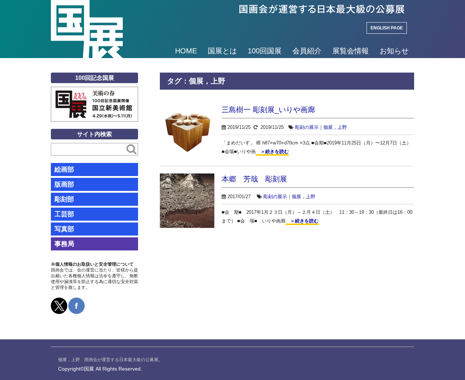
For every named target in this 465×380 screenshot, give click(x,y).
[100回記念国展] (94, 92)
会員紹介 (307, 51)
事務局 (64, 244)
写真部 (64, 229)
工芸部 (64, 214)
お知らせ (394, 51)
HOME (186, 51)
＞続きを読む (272, 151)
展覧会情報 (350, 51)
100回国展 (265, 51)
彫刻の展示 (307, 127)
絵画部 (64, 169)
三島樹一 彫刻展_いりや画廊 (268, 110)
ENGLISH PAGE (387, 27)
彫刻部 (64, 199)
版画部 (64, 184)
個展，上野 (335, 127)
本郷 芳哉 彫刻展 (254, 179)
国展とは (222, 51)
